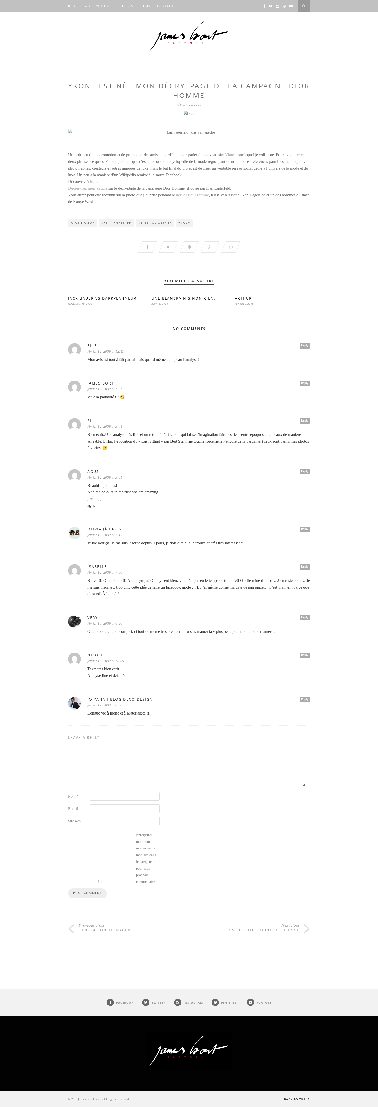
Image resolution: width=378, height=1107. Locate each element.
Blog (73, 6)
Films (145, 6)
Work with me (98, 6)
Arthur (243, 298)
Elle (92, 345)
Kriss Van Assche (155, 223)
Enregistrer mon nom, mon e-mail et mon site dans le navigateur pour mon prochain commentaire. (146, 858)
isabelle (97, 566)
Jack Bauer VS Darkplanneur (102, 298)
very (92, 617)
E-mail (74, 809)
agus (93, 471)
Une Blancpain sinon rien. (183, 298)
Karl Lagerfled (116, 223)
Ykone (184, 223)
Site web (74, 821)
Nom (73, 796)
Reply (304, 345)
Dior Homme (83, 223)
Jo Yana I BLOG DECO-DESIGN (120, 699)
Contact (165, 6)
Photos (126, 6)
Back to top (295, 1099)
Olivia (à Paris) (105, 529)
